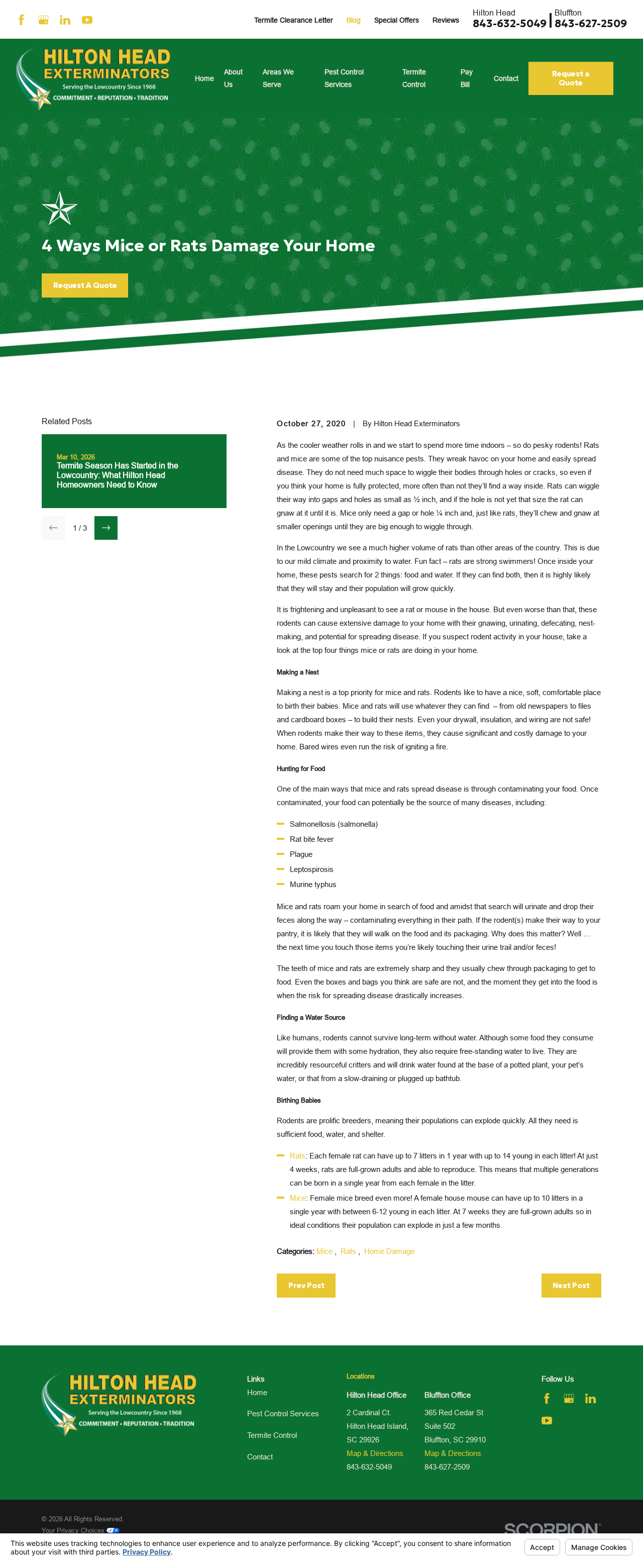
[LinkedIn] (65, 20)
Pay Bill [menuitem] (467, 78)
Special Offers (396, 20)
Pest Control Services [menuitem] (344, 78)
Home (257, 1392)
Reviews (446, 20)
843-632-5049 (510, 23)
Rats (297, 1155)
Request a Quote (570, 78)
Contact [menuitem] (506, 78)
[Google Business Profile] (43, 20)
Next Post (571, 1285)
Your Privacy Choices (74, 1530)
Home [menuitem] (204, 78)
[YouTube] (87, 20)
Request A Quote (85, 285)
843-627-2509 (591, 23)
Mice (298, 1198)
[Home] (93, 78)
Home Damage (389, 1251)
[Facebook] (21, 20)
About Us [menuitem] (233, 78)
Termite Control (272, 1435)
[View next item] (106, 528)
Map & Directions (375, 1453)
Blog (354, 20)
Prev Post (306, 1285)
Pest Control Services (283, 1413)
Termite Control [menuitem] (414, 78)
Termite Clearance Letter (293, 20)
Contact (260, 1456)
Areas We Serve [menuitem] (278, 78)
